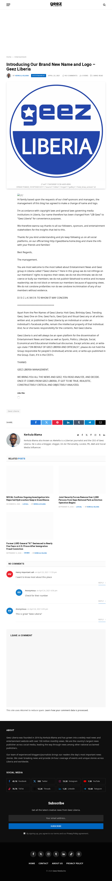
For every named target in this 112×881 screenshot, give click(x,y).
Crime (27, 553)
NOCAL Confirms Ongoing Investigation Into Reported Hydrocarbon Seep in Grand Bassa (27, 498)
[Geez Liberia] (56, 4)
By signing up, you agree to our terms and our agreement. (57, 833)
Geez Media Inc (59, 871)
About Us (57, 863)
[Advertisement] (56, 32)
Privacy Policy (72, 833)
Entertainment (20, 57)
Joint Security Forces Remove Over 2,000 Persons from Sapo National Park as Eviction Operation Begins (80, 500)
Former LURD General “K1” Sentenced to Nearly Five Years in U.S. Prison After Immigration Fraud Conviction (29, 546)
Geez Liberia (13, 411)
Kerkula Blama (22, 76)
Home (8, 57)
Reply (101, 583)
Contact (43, 863)
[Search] (104, 4)
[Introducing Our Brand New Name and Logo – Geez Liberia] (56, 179)
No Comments (71, 76)
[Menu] (8, 4)
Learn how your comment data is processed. (66, 710)
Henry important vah (25, 572)
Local (26, 504)
